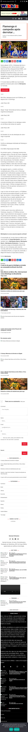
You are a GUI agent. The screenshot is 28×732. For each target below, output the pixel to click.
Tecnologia (3, 514)
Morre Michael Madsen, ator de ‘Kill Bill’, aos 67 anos (18, 570)
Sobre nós (3, 717)
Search (2, 450)
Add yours (22, 401)
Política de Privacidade (5, 710)
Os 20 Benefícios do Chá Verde (16, 703)
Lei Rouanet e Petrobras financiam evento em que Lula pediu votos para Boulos (17, 696)
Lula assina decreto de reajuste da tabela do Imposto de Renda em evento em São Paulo (18, 688)
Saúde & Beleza (4, 511)
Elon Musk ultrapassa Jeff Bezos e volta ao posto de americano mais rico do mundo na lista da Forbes (18, 672)
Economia (3, 494)
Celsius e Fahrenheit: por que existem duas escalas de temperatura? (17, 602)
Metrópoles (7, 256)
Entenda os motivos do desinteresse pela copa (12, 291)
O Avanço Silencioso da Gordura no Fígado (11, 353)
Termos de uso (4, 721)
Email (2, 424)
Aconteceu (3, 483)
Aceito (11, 729)
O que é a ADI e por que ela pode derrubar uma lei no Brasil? (13, 477)
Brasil (2, 487)
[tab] (4, 666)
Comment (3, 406)
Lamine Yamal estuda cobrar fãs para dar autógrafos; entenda (11, 329)
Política (2, 507)
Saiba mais (16, 729)
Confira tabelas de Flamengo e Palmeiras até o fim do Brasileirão (13, 310)
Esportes (2, 501)
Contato (2, 714)
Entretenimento (4, 497)
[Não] (26, 728)
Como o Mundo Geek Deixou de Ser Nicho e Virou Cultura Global (13, 372)
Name (2, 418)
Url (1, 431)
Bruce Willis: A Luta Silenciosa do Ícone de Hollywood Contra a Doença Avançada (18, 555)
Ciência (2, 490)
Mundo (2, 504)
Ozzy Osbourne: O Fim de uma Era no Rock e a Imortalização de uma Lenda (17, 562)
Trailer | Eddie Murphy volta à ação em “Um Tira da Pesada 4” (17, 578)
